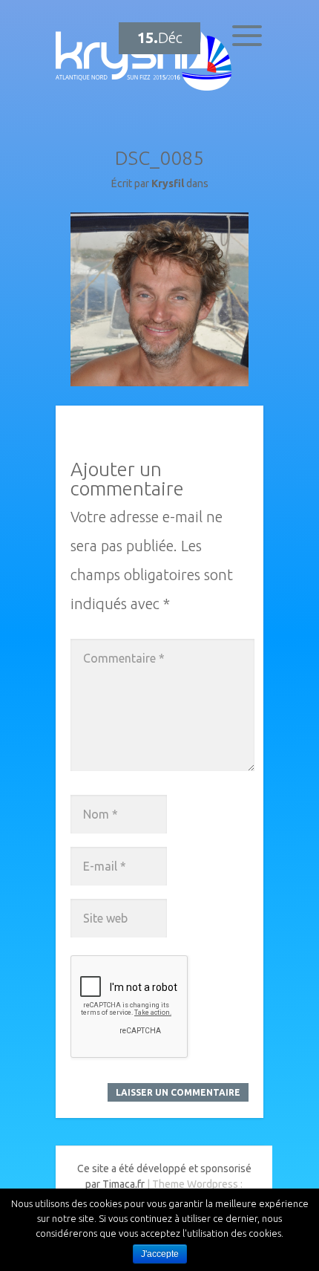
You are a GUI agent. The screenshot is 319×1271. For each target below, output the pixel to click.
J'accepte (160, 1254)
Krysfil (167, 183)
